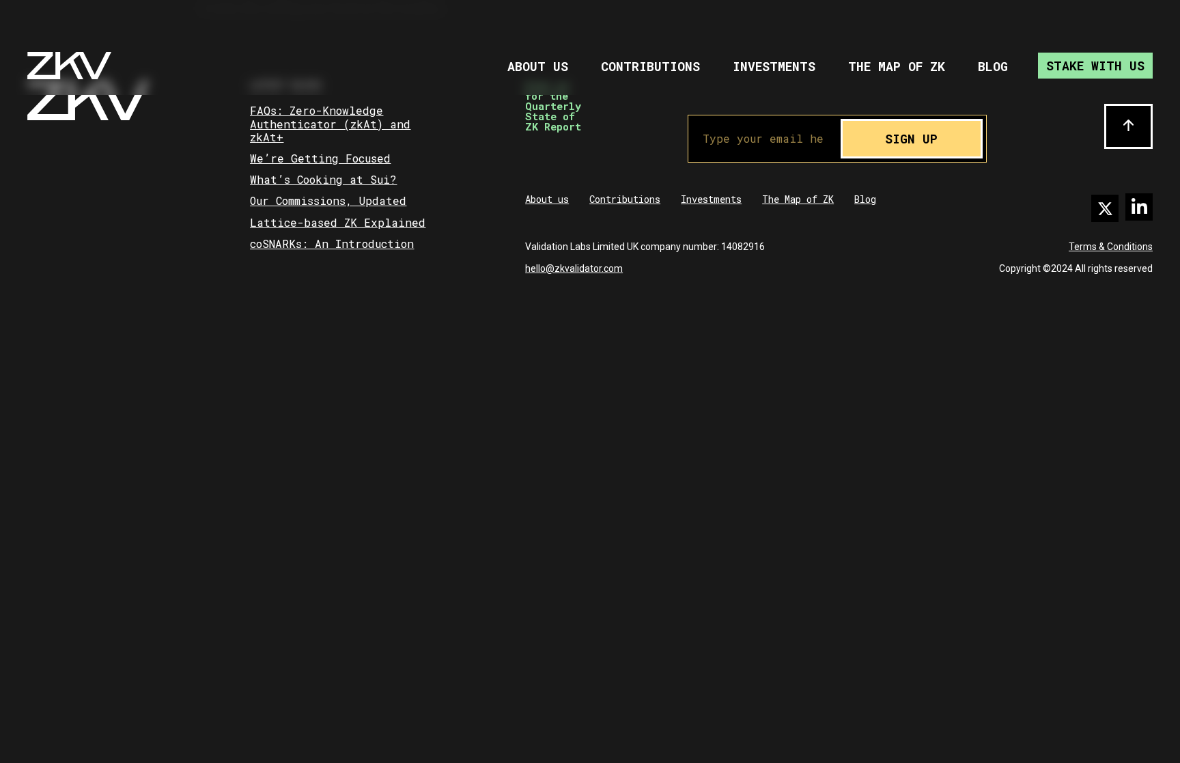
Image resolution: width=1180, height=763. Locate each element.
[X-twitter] (1105, 208)
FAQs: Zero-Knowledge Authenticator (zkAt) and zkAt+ (330, 123)
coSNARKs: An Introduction (332, 243)
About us (537, 66)
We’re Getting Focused (320, 158)
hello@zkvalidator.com (574, 268)
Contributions (650, 66)
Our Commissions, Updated (328, 200)
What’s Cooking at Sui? (323, 179)
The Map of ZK (896, 66)
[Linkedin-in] (1139, 207)
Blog (993, 66)
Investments (774, 66)
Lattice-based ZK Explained (337, 222)
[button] (1128, 127)
